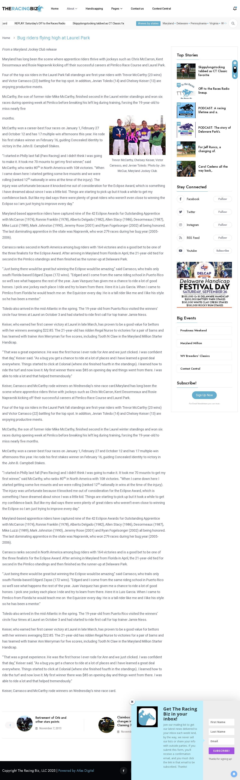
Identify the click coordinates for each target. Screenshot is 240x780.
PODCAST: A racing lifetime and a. (212, 110)
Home (54, 8)
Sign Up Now (204, 395)
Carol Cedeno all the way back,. (213, 168)
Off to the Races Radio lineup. (214, 91)
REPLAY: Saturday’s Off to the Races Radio (35, 23)
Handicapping (94, 8)
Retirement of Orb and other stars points (50, 720)
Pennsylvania (199, 23)
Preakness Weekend (193, 330)
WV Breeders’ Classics (195, 356)
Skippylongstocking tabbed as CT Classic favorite (97, 23)
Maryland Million (191, 343)
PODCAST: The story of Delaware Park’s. (214, 130)
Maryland (168, 23)
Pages (115, 8)
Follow (222, 199)
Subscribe (222, 251)
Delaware (182, 23)
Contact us (137, 8)
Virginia (213, 23)
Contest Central (161, 8)
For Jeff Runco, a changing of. (209, 149)
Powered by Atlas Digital (76, 770)
